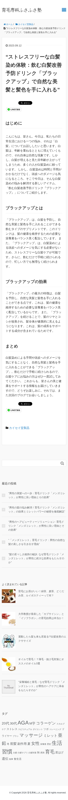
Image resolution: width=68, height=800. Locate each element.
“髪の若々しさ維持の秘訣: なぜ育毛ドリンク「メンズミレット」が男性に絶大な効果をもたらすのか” (36, 558)
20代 (5, 723)
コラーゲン (46, 723)
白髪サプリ (23, 753)
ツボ (46, 729)
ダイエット (38, 729)
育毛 (50, 751)
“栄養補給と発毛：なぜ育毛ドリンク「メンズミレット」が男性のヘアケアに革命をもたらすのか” (41, 686)
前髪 (13, 744)
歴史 (49, 744)
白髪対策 (32, 753)
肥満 (42, 753)
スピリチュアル (25, 729)
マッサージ (31, 735)
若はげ (59, 752)
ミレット (50, 735)
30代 (13, 723)
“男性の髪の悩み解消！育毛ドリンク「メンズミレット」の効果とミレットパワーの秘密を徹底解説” (36, 509)
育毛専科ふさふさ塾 (22, 9)
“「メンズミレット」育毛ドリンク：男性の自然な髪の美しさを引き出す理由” (36, 542)
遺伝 (5, 759)
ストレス (12, 729)
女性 (35, 743)
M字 (32, 723)
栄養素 (43, 744)
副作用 (22, 744)
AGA (23, 723)
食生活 (17, 759)
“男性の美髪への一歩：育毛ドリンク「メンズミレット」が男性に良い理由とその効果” (36, 495)
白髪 (15, 753)
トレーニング (55, 729)
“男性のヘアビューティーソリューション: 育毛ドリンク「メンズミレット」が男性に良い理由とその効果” (36, 525)
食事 (11, 759)
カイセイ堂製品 (19, 427)
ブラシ (16, 736)
